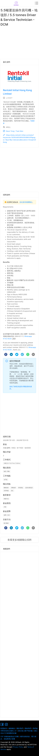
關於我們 (20, 728)
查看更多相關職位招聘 (20, 539)
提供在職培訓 (29, 487)
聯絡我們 (28, 728)
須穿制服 (6, 490)
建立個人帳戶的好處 (25, 731)
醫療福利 (6, 487)
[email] (33, 355)
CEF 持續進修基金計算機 (9, 736)
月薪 (5, 507)
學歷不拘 (6, 499)
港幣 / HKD (7, 515)
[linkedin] (11, 355)
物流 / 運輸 (7, 471)
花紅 (12, 490)
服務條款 (12, 728)
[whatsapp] (27, 355)
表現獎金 (20, 487)
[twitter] (16, 355)
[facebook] (5, 355)
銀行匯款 (6, 523)
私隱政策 (3, 728)
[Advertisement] (19, 42)
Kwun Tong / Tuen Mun (14, 131)
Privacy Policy (18, 747)
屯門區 (5, 479)
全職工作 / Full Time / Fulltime (12, 463)
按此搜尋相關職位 (26, 202)
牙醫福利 (13, 487)
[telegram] (22, 355)
